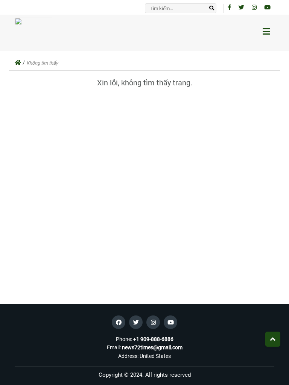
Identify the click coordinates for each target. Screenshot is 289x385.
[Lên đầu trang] (272, 339)
